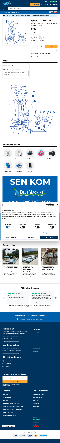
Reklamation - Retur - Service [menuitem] (10, 403)
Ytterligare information (49, 233)
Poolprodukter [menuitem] (36, 333)
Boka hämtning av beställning (10, 353)
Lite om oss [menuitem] (35, 403)
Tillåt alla (49, 237)
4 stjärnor (8, 65)
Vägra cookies (11, 237)
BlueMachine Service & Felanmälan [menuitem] (12, 409)
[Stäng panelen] (57, 204)
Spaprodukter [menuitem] (36, 336)
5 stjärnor (9, 65)
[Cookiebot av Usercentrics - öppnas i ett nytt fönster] (47, 204)
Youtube (7, 366)
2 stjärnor (5, 65)
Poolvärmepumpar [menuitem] (37, 342)
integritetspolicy (7, 385)
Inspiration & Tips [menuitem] (37, 397)
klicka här (18, 350)
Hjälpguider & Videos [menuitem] (38, 394)
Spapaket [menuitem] (35, 351)
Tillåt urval (30, 237)
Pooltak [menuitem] (34, 345)
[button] (4, 8)
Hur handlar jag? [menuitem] (6, 397)
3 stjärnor (7, 65)
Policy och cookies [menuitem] (7, 412)
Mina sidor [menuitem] (5, 394)
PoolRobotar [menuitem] (36, 339)
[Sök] (55, 8)
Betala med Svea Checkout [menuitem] (9, 415)
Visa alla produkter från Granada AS (40, 53)
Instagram (8, 363)
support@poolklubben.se (38, 315)
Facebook (8, 360)
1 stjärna (4, 65)
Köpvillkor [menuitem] (5, 400)
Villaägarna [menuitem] (35, 406)
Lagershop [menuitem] (35, 400)
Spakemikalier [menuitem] (36, 348)
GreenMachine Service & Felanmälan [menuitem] (12, 406)
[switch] (22, 227)
